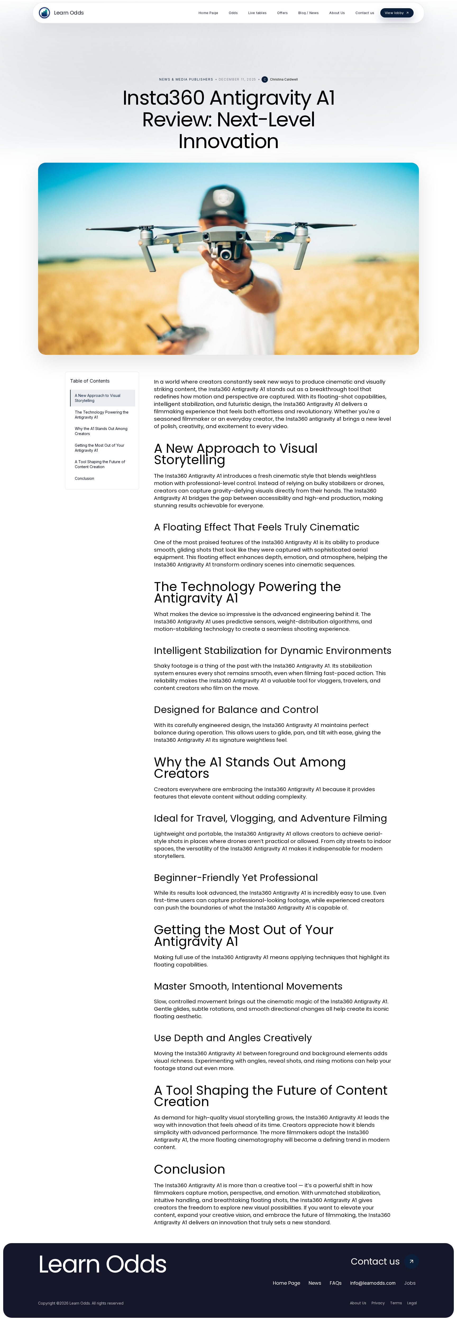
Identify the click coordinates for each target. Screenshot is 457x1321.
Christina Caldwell (284, 79)
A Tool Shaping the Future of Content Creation (100, 464)
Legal (412, 1303)
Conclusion (84, 478)
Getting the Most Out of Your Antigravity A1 (99, 448)
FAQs (336, 1283)
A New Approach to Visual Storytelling (97, 398)
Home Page (286, 1283)
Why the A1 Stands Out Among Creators (101, 431)
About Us (358, 1303)
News (315, 1283)
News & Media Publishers (186, 79)
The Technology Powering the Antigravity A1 (102, 414)
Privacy (378, 1303)
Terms (396, 1303)
